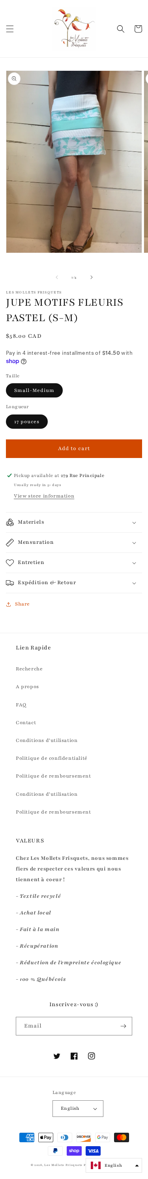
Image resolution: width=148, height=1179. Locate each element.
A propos (27, 686)
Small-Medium (34, 390)
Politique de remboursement (53, 776)
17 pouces (26, 421)
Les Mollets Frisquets (63, 1165)
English (70, 1108)
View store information (44, 496)
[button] (10, 29)
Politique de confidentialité (52, 758)
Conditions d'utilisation (46, 740)
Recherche (29, 669)
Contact (26, 722)
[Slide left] (57, 277)
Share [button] (22, 604)
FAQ (21, 705)
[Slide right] (91, 277)
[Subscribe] (123, 1026)
